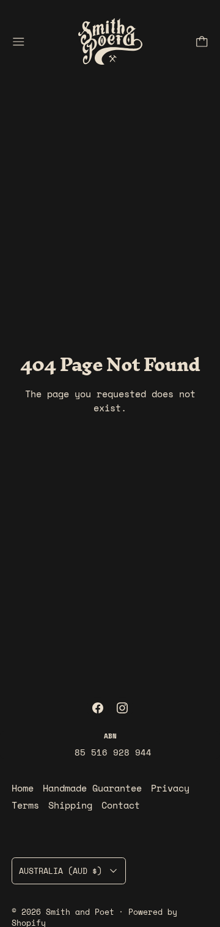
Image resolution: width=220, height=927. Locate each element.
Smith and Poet (80, 912)
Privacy (170, 788)
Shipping (70, 805)
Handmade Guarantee (92, 788)
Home (23, 788)
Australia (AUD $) (60, 871)
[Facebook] (98, 708)
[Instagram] (122, 708)
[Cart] (202, 42)
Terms (25, 805)
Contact (120, 805)
